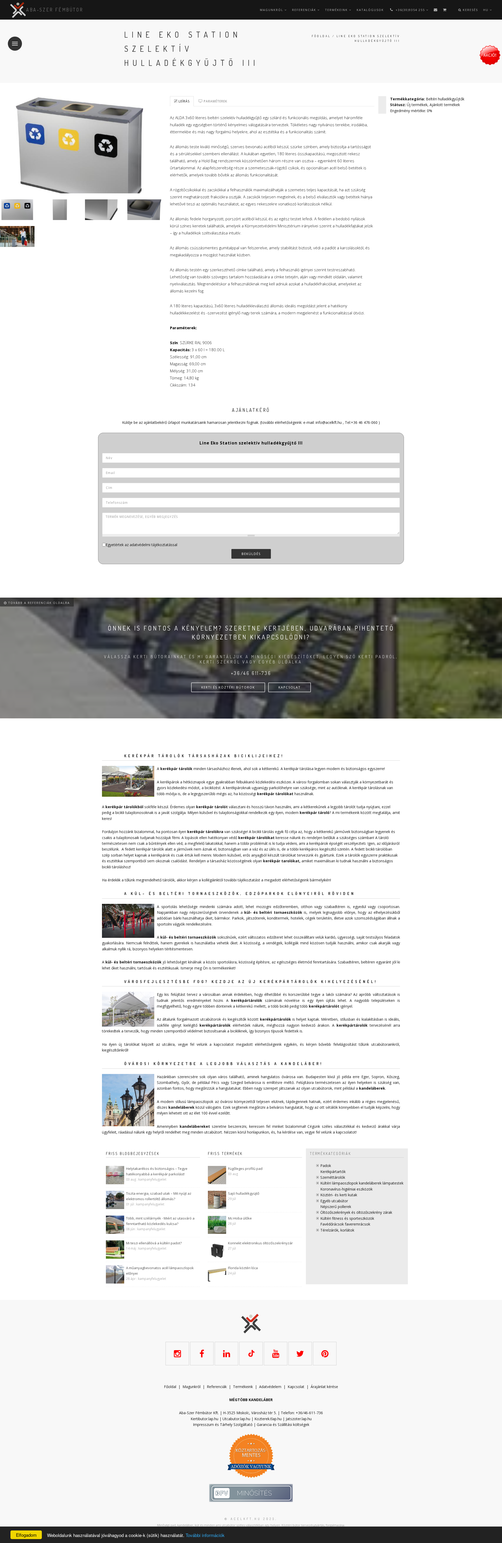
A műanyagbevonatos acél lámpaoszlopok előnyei (160, 1270)
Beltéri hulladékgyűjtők (445, 98)
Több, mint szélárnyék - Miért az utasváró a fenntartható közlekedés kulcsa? (160, 1221)
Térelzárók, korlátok (337, 1230)
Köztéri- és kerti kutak (338, 1194)
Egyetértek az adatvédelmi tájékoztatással (141, 544)
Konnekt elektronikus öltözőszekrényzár (260, 1243)
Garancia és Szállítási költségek (283, 1424)
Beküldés (251, 554)
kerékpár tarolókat (281, 860)
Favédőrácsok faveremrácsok (345, 1224)
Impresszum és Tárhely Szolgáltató (223, 1424)
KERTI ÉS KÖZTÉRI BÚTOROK (228, 687)
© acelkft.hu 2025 (250, 1519)
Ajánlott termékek (445, 104)
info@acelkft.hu (329, 422)
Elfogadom (26, 1535)
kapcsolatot (346, 1132)
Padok (325, 1165)
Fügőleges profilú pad (245, 1168)
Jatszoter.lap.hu (299, 1418)
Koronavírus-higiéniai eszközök (346, 1189)
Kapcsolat (296, 1386)
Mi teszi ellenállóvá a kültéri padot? (154, 1243)
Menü (15, 44)
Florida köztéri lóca (243, 1267)
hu (486, 10)
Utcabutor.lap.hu (236, 1418)
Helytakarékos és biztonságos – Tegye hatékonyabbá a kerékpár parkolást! (156, 1171)
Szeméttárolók (332, 1177)
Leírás (184, 101)
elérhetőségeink (268, 1044)
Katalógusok (370, 10)
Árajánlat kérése (324, 1386)
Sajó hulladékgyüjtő (243, 1193)
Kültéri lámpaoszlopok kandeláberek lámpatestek (361, 1183)
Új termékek (417, 104)
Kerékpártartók (333, 1171)
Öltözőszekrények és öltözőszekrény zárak (356, 1212)
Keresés (469, 10)
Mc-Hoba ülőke (240, 1218)
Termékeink (337, 10)
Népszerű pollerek (335, 1206)
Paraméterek (215, 101)
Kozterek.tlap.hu (268, 1418)
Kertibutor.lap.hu (204, 1418)
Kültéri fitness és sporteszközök (347, 1218)
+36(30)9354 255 (410, 10)
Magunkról (272, 10)
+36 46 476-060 (364, 422)
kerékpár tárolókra (205, 831)
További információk (205, 1535)
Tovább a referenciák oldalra (38, 603)
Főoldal (321, 36)
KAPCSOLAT (289, 687)
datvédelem (271, 1386)
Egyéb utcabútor (334, 1200)
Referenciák (304, 10)
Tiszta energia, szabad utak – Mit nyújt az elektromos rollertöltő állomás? (158, 1196)
